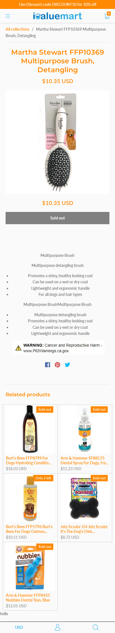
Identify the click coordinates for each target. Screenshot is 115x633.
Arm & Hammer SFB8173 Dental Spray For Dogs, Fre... (84, 460)
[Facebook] (47, 365)
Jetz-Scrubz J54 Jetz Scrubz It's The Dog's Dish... (84, 529)
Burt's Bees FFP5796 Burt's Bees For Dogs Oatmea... (29, 529)
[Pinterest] (57, 365)
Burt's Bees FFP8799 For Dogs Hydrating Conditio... (28, 460)
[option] (57, 142)
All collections (17, 29)
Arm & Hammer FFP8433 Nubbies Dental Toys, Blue (28, 598)
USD (19, 627)
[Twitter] (68, 365)
